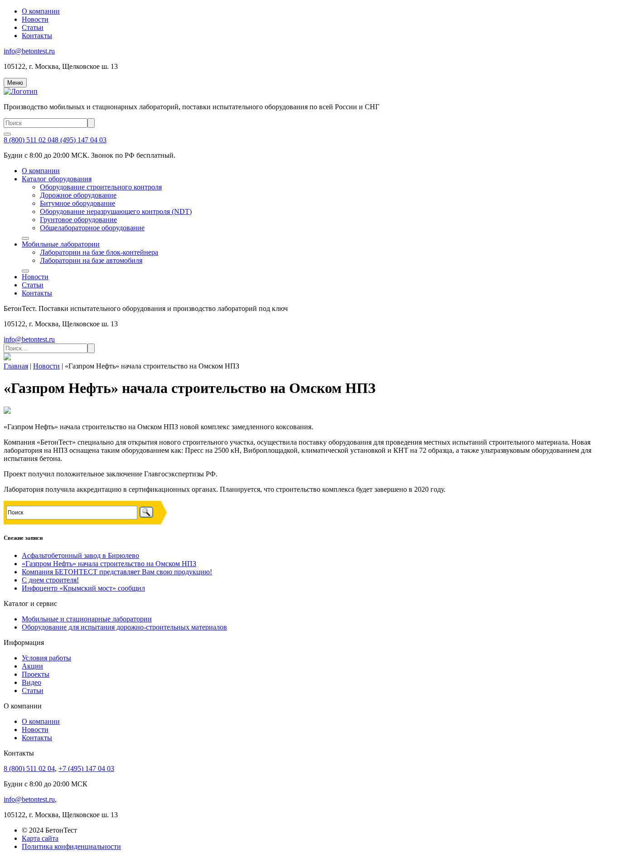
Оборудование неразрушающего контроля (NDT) (116, 211)
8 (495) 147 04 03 (80, 140)
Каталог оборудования (57, 179)
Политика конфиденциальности (71, 846)
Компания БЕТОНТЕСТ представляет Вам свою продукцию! (117, 572)
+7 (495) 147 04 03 (86, 768)
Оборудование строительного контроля (101, 187)
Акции (32, 666)
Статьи (33, 27)
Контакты (37, 35)
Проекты (35, 674)
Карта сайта (40, 838)
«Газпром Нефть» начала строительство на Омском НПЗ (109, 563)
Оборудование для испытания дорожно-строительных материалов (124, 627)
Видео (31, 682)
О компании (41, 11)
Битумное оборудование (77, 203)
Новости (35, 19)
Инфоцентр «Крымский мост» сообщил (83, 588)
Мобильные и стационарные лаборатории (87, 619)
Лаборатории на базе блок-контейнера (99, 252)
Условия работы (46, 658)
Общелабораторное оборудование (92, 228)
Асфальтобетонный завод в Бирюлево (80, 555)
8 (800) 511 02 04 (29, 140)
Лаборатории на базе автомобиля (91, 260)
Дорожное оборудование (78, 195)
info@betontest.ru (29, 51)
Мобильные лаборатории (61, 244)
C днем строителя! (50, 580)
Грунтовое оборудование (78, 219)
